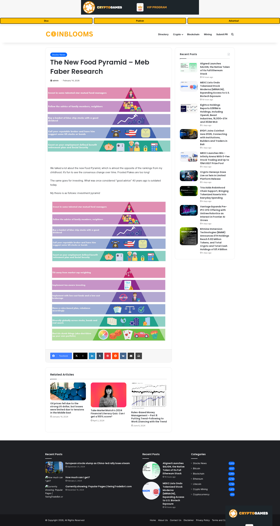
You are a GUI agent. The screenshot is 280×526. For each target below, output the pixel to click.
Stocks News (58, 54)
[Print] (138, 356)
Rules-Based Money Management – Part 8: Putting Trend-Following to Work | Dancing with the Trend (149, 417)
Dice (46, 21)
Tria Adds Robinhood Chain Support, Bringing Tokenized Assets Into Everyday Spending (214, 192)
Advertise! (234, 21)
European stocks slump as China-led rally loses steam (97, 463)
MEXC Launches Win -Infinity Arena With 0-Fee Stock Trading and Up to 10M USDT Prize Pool (215, 158)
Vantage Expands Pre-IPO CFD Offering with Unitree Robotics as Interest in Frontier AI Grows (213, 213)
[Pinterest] (107, 356)
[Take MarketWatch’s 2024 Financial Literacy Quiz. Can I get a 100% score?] (108, 395)
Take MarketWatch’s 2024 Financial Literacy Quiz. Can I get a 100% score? (108, 413)
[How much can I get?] (54, 479)
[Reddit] (115, 356)
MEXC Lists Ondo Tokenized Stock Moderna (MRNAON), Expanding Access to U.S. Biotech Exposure (215, 89)
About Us (163, 520)
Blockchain (193, 34)
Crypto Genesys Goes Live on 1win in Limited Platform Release (213, 175)
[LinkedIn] (92, 356)
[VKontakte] (123, 356)
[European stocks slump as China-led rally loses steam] (54, 467)
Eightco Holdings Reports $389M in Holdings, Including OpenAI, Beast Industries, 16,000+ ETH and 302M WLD (213, 113)
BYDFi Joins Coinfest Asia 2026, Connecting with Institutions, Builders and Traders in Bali (213, 137)
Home (153, 520)
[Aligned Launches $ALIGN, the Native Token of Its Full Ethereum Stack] (189, 67)
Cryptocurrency (201, 494)
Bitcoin (196, 468)
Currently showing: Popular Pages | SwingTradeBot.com (98, 486)
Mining (208, 34)
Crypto (177, 34)
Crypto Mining (200, 489)
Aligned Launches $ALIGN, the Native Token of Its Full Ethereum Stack (215, 68)
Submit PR (222, 34)
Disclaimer (189, 520)
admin (55, 80)
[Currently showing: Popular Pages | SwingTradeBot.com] (54, 491)
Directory (163, 34)
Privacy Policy (203, 520)
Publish (140, 21)
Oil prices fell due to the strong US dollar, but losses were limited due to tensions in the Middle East (67, 408)
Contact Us (175, 520)
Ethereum (198, 479)
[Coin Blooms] (69, 34)
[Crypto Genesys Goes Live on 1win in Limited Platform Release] (189, 175)
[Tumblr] (100, 356)
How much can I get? (77, 477)
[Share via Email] (131, 356)
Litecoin (197, 484)
